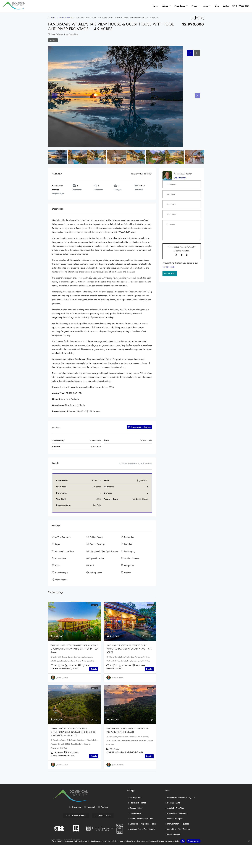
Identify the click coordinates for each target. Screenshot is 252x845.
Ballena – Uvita (173, 803)
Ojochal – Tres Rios (175, 808)
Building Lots (135, 813)
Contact (226, 5)
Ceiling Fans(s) (96, 537)
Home (155, 5)
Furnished (128, 544)
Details (94, 669)
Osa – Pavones (173, 834)
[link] (74, 621)
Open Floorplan (97, 558)
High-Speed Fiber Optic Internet (104, 551)
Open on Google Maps (140, 427)
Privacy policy (193, 841)
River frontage (61, 572)
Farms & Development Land (141, 819)
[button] (193, 18)
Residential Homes (65, 17)
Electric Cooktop (97, 544)
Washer (127, 572)
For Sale (52, 40)
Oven (57, 565)
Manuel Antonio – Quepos (178, 824)
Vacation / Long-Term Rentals (142, 829)
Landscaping (129, 551)
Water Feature (61, 579)
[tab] (190, 53)
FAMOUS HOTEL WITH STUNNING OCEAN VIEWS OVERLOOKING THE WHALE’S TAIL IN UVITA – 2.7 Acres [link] (74, 649)
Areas (194, 5)
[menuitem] (240, 6)
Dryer (57, 544)
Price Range (179, 5)
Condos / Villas (136, 808)
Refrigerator (129, 565)
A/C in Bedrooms (63, 537)
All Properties (135, 798)
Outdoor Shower (131, 558)
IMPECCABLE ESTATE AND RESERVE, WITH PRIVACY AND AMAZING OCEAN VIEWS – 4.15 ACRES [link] (129, 649)
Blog (217, 5)
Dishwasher (129, 537)
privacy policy (168, 266)
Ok (183, 841)
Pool (92, 565)
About (205, 5)
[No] (248, 841)
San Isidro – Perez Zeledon (178, 829)
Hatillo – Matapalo (175, 819)
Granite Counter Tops (64, 551)
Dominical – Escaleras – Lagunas (181, 798)
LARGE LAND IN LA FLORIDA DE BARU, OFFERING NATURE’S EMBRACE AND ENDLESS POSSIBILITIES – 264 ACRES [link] (73, 732)
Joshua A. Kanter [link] (62, 677)
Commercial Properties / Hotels (143, 824)
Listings (165, 5)
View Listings (180, 177)
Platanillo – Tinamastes (177, 813)
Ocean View (60, 558)
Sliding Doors (96, 572)
